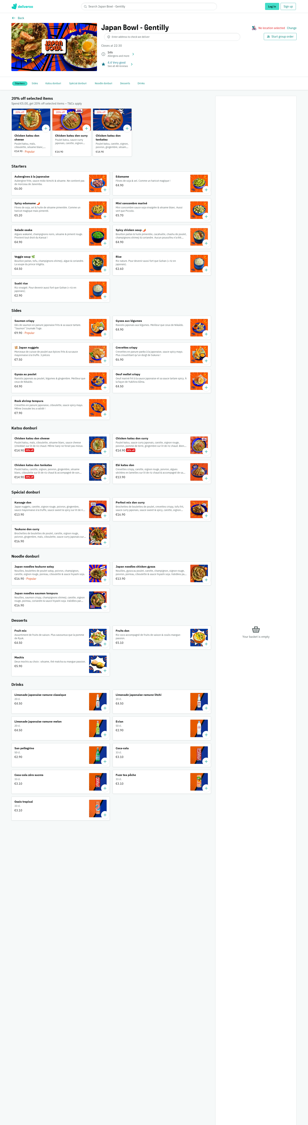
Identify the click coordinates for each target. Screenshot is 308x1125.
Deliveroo (22, 6)
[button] (31, 132)
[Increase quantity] (46, 128)
